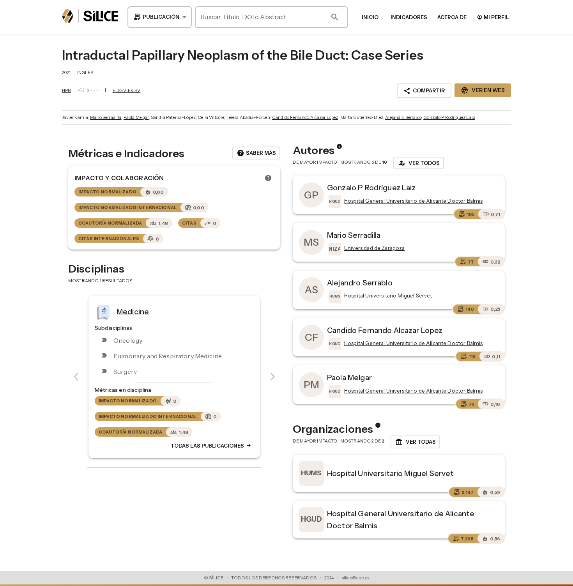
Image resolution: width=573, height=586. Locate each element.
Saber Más (256, 153)
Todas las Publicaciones (211, 446)
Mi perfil (493, 17)
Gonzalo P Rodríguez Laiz (449, 117)
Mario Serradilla (105, 117)
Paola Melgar (136, 117)
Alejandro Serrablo (403, 117)
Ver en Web (483, 90)
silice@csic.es (355, 578)
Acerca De (452, 17)
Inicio (370, 17)
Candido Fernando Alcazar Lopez (305, 117)
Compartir (424, 91)
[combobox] (159, 17)
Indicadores (409, 17)
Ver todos (419, 163)
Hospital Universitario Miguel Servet (390, 473)
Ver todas (415, 442)
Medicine (133, 311)
